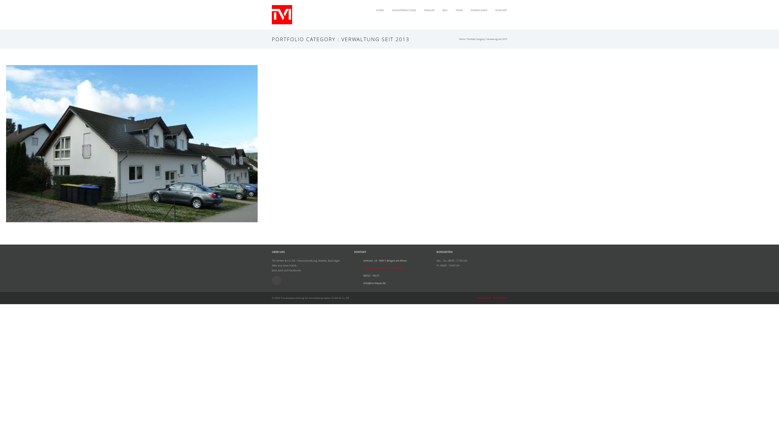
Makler (429, 10)
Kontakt (501, 10)
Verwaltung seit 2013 (497, 39)
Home (380, 10)
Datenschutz (500, 298)
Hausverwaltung (404, 10)
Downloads (479, 10)
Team (459, 10)
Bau (445, 10)
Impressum (484, 298)
